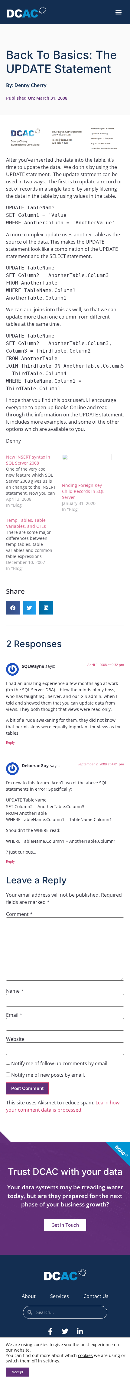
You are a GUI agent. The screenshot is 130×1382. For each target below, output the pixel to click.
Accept (17, 1371)
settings (51, 1361)
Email (14, 1015)
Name (15, 990)
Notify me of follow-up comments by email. (60, 1063)
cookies (85, 1355)
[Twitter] (65, 1331)
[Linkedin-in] (79, 1331)
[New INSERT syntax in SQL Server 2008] (34, 481)
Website (15, 1039)
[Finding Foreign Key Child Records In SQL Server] (87, 468)
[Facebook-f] (50, 1331)
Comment (19, 914)
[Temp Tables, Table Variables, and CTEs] (34, 544)
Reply (10, 742)
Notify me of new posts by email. (48, 1074)
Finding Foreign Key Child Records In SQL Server (83, 491)
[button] (118, 12)
